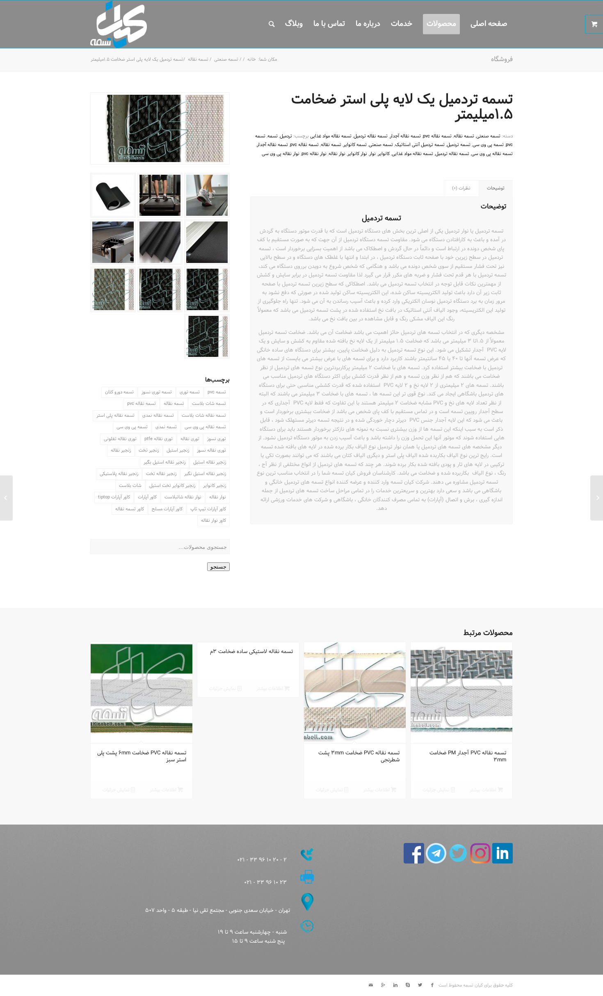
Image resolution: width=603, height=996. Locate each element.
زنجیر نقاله (121, 450)
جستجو (218, 567)
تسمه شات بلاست (209, 403)
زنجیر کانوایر (214, 485)
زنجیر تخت (149, 450)
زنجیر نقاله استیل (209, 462)
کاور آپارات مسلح (167, 509)
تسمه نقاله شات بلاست (204, 415)
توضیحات (496, 188)
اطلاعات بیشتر (484, 790)
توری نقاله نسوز (211, 450)
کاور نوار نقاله (213, 520)
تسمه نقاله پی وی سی (205, 427)
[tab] (496, 188)
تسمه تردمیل (459, 144)
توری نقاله (189, 439)
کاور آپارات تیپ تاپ (208, 509)
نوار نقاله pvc (314, 154)
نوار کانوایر (357, 154)
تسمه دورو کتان (119, 392)
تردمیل (286, 136)
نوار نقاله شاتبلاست (182, 497)
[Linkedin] (395, 985)
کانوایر (384, 154)
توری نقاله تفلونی (120, 439)
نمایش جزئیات (437, 790)
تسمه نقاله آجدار (405, 136)
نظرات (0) (461, 188)
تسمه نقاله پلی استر (115, 415)
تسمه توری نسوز (157, 392)
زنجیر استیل (178, 450)
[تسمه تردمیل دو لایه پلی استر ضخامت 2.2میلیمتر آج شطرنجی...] (596, 498)
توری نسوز (216, 439)
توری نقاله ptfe (158, 439)
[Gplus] (383, 985)
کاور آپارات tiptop (114, 497)
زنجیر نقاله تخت (161, 473)
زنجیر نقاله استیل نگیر (205, 473)
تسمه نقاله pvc (141, 403)
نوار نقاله (217, 497)
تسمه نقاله (198, 60)
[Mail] (371, 985)
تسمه (272, 136)
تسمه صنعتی (226, 60)
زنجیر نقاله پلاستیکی (119, 473)
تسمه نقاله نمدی (158, 415)
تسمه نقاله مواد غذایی (331, 136)
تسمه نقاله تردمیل (371, 136)
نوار (372, 154)
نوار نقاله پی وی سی (280, 154)
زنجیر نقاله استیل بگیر (164, 462)
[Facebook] (432, 985)
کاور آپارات (147, 497)
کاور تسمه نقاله (129, 509)
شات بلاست (130, 485)
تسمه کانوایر (355, 144)
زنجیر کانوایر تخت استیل (172, 485)
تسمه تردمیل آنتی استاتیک (420, 144)
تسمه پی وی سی (132, 427)
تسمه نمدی (166, 427)
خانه (251, 60)
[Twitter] (420, 985)
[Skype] (408, 985)
